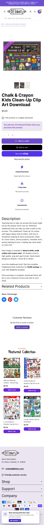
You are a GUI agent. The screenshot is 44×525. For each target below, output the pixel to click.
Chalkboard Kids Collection (13, 267)
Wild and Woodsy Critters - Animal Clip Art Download (11, 381)
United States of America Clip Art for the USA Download (32, 382)
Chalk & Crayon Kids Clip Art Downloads (15, 24)
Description (11, 219)
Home (2, 24)
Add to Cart (12, 390)
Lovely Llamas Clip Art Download (31, 420)
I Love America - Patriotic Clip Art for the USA (12, 423)
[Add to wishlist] (17, 359)
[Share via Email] (16, 299)
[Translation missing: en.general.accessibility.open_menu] (4, 12)
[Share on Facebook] (4, 299)
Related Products (16, 286)
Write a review (22, 327)
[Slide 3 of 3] (27, 85)
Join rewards (14, 520)
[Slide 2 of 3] (22, 85)
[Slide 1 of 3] (16, 85)
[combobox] (22, 18)
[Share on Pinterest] (10, 299)
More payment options (22, 159)
